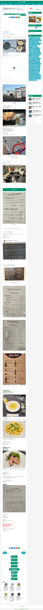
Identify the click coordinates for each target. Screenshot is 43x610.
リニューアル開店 (31, 47)
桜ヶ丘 (32, 73)
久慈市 (35, 66)
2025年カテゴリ (14, 556)
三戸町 (32, 66)
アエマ (39, 62)
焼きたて (38, 59)
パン (39, 44)
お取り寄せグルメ (38, 74)
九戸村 (30, 77)
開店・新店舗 (33, 58)
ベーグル (39, 70)
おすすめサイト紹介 (32, 120)
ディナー (39, 58)
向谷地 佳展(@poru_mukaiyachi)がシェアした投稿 (14, 81)
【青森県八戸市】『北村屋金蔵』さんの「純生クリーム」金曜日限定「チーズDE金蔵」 (36, 99)
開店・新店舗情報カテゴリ (14, 569)
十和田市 (32, 41)
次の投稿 (4, 552)
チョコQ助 (35, 70)
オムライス (30, 63)
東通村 (32, 78)
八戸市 (27, 4)
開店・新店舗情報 (4, 4)
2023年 (34, 40)
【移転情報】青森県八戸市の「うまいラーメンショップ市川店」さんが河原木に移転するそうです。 (36, 111)
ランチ (30, 44)
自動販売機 (30, 58)
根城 (31, 51)
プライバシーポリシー (32, 122)
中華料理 (34, 55)
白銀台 (34, 78)
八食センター (38, 51)
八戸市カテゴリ (14, 578)
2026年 (30, 41)
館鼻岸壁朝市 (37, 47)
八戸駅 (38, 55)
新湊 (31, 59)
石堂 (33, 62)
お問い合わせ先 (31, 121)
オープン (36, 48)
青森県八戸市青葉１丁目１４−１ (8, 33)
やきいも (30, 66)
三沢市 (35, 44)
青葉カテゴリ (14, 575)
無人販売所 (37, 52)
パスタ (35, 51)
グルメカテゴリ (14, 559)
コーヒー (33, 63)
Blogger (23, 606)
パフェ (30, 62)
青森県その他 (30, 40)
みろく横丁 (36, 62)
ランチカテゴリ (14, 566)
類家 (34, 47)
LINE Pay (33, 74)
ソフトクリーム (37, 63)
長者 (38, 73)
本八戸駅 (39, 48)
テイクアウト (21, 4)
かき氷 (31, 52)
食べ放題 (30, 74)
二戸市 (32, 77)
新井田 (30, 51)
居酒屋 (37, 44)
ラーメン (40, 40)
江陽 (36, 73)
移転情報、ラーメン (38, 78)
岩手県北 (38, 4)
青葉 (21, 15)
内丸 (38, 77)
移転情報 (10, 4)
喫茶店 (37, 66)
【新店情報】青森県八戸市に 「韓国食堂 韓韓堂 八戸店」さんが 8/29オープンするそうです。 (36, 103)
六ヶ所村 (37, 77)
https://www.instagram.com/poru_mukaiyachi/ (10, 55)
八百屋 (34, 77)
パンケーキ (34, 52)
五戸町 (36, 55)
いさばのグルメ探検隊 (21, 2)
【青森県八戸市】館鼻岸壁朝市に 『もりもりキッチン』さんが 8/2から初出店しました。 (36, 115)
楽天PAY (34, 73)
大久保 (39, 66)
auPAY (37, 58)
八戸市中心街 (36, 40)
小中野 (32, 62)
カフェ (35, 41)
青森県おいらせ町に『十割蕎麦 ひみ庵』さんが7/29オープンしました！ (37, 107)
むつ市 (30, 70)
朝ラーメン (33, 59)
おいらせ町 (32, 44)
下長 (29, 59)
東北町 (30, 73)
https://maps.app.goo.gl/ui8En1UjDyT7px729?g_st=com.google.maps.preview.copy (10, 134)
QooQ (23, 609)
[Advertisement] (14, 25)
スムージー (32, 70)
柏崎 (36, 59)
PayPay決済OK (31, 48)
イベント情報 (30, 55)
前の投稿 (23, 552)
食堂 (40, 52)
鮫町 (33, 48)
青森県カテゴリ (14, 572)
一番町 (40, 63)
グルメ (16, 4)
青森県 (33, 4)
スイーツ (37, 41)
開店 (33, 51)
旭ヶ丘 (30, 78)
